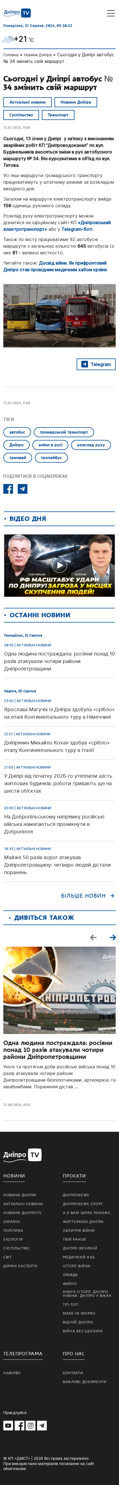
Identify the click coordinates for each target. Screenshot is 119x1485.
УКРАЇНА (11, 1222)
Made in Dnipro (79, 1313)
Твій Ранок (74, 1239)
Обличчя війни (79, 1231)
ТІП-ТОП (70, 1305)
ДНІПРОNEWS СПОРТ (83, 1204)
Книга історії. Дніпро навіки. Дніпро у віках (87, 1294)
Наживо (12, 1373)
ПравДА (70, 1275)
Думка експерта (20, 1266)
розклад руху (91, 444)
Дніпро (16, 444)
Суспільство (21, 114)
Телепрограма (23, 1353)
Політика (13, 1231)
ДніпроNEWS (76, 1195)
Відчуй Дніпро (78, 1322)
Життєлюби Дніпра (83, 1222)
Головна (11, 54)
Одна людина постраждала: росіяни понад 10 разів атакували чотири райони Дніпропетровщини (57, 1050)
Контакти (73, 1373)
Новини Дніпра (38, 54)
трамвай (17, 457)
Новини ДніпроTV (22, 1213)
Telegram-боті (76, 229)
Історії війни (76, 1266)
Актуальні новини (27, 102)
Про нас (74, 1353)
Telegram (101, 364)
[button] (113, 937)
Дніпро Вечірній (80, 1248)
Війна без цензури (83, 1331)
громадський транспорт (64, 432)
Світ (7, 1257)
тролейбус (51, 457)
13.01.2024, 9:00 (16, 128)
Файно (70, 1284)
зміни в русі (50, 444)
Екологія (13, 1239)
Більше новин (83, 896)
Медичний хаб (79, 1257)
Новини (14, 1176)
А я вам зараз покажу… (88, 1213)
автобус (17, 432)
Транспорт (58, 114)
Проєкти (74, 1176)
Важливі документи (85, 1382)
